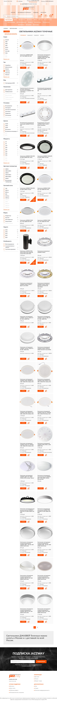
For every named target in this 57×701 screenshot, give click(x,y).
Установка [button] (6, 103)
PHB (6, 43)
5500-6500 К (8, 174)
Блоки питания (48, 19)
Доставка (37, 676)
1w (6, 141)
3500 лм (7, 197)
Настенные (7, 111)
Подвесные (7, 113)
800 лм (7, 192)
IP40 (6, 231)
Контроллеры (37, 22)
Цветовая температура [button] (10, 166)
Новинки (35, 12)
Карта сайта (12, 688)
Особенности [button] (7, 241)
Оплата (36, 678)
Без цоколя (7, 129)
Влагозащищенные (9, 244)
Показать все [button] (6, 59)
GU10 (6, 123)
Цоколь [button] (5, 121)
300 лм (7, 190)
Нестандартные (9, 219)
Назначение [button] (6, 86)
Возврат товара (38, 680)
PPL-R (6, 47)
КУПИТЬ (23, 67)
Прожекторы (22, 19)
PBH (6, 41)
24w (6, 149)
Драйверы (29, 19)
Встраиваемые (8, 105)
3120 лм (7, 196)
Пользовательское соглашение (17, 692)
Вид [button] (4, 80)
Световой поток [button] (8, 185)
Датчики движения (21, 22)
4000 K (7, 172)
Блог (36, 686)
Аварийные (7, 65)
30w (6, 151)
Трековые (7, 72)
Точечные (7, 70)
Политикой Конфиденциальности (35, 664)
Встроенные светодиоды (11, 131)
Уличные (7, 74)
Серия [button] (5, 37)
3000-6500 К (8, 171)
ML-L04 (7, 39)
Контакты (43, 12)
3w (6, 143)
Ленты (35, 19)
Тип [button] (4, 62)
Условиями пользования (27, 665)
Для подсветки (8, 89)
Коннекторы (21, 24)
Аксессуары (36, 24)
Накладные (8, 107)
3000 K (7, 169)
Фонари (41, 19)
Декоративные (8, 67)
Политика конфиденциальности (42, 690)
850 (6, 194)
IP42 (6, 233)
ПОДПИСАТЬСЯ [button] (41, 661)
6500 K (7, 178)
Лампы (15, 19)
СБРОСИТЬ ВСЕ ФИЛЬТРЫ (11, 34)
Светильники (8, 19)
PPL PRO (7, 51)
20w (6, 147)
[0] (50, 15)
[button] (33, 1)
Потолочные (8, 115)
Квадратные (8, 215)
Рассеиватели (46, 22)
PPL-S (6, 49)
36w (6, 153)
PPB (6, 45)
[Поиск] (4, 16)
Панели (7, 69)
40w (6, 155)
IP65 (6, 237)
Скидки (36, 688)
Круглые (7, 217)
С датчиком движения (10, 249)
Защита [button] (5, 227)
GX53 (6, 125)
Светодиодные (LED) (10, 83)
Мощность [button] (6, 139)
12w (6, 145)
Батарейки (28, 24)
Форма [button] (5, 212)
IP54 (6, 235)
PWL (6, 53)
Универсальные (8, 91)
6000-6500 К (8, 176)
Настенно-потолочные (10, 109)
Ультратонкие (8, 221)
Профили (30, 22)
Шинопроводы (11, 22)
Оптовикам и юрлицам (24, 12)
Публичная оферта (14, 690)
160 (6, 188)
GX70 (6, 127)
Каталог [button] (13, 12)
